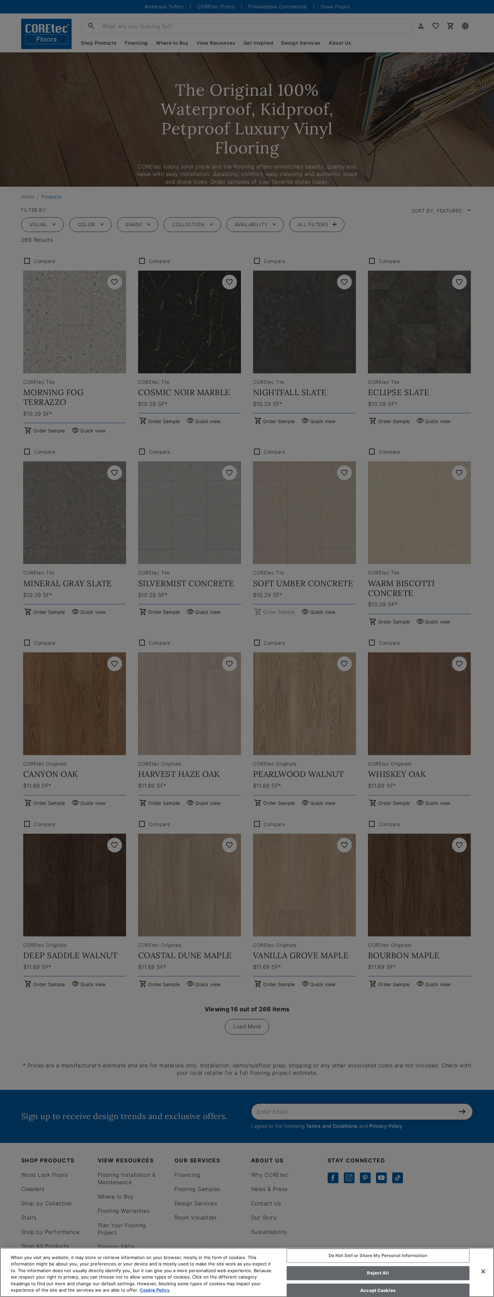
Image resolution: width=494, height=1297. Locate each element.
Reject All (377, 1273)
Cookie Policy (155, 1290)
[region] (247, 1272)
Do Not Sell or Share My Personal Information (378, 1255)
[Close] (483, 1271)
